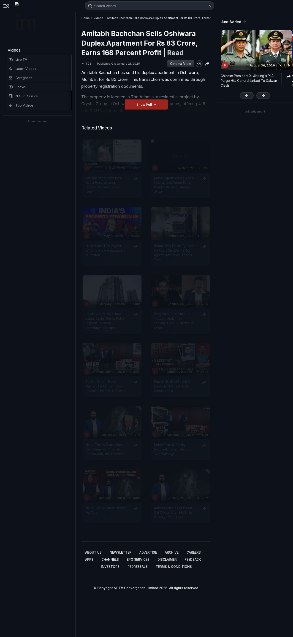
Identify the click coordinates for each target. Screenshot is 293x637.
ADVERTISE (148, 552)
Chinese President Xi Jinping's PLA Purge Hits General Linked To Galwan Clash (249, 80)
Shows (21, 87)
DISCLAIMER (167, 559)
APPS (89, 559)
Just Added (231, 21)
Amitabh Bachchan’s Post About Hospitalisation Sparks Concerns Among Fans (104, 185)
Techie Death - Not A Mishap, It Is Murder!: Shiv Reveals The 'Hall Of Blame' (106, 386)
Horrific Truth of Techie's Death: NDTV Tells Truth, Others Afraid (172, 386)
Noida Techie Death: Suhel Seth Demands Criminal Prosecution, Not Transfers (105, 449)
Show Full (144, 104)
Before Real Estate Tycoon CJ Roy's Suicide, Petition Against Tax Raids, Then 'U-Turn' (174, 253)
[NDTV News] (25, 20)
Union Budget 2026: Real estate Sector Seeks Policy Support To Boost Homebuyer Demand (105, 321)
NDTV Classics (27, 96)
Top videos (24, 105)
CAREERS (194, 552)
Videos (14, 50)
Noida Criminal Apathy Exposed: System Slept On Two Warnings (173, 449)
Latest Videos (26, 69)
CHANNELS (110, 559)
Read (175, 53)
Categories (24, 78)
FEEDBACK (193, 559)
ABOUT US (93, 552)
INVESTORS (110, 566)
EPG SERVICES (138, 559)
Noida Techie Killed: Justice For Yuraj (106, 510)
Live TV (21, 59)
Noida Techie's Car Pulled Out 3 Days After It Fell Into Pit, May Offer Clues (173, 512)
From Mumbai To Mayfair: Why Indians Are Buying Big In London (105, 250)
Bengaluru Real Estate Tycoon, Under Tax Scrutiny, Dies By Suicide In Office (173, 321)
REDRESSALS (138, 566)
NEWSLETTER (120, 552)
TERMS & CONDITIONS (174, 566)
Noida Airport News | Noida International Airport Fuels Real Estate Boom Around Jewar (174, 185)
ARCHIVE (172, 552)
